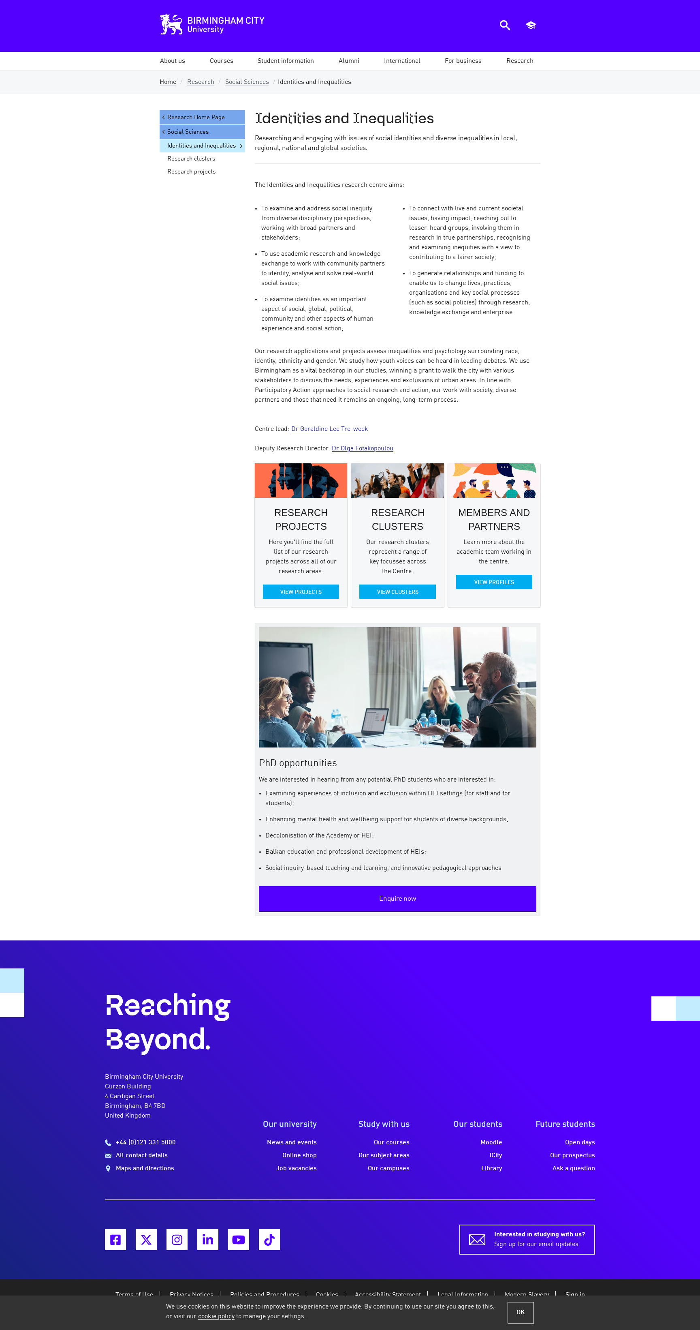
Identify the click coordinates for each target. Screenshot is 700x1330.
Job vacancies (296, 1168)
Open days (580, 1142)
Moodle (491, 1142)
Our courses (392, 1142)
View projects (301, 592)
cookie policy (216, 1316)
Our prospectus (572, 1155)
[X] (146, 1239)
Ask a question (574, 1168)
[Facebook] (115, 1239)
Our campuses (389, 1168)
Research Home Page (196, 117)
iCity (496, 1155)
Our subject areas (384, 1155)
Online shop (299, 1155)
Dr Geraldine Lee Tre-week (329, 429)
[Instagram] (177, 1239)
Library (491, 1168)
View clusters (397, 592)
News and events (292, 1142)
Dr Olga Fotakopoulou (362, 448)
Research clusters (191, 159)
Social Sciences (247, 82)
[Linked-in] (207, 1239)
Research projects (191, 172)
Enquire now (397, 898)
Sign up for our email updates (539, 1239)
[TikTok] (269, 1239)
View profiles (494, 582)
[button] (172, 61)
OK (520, 1312)
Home (168, 82)
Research (200, 82)
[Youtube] (238, 1239)
